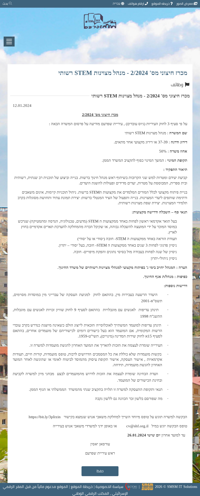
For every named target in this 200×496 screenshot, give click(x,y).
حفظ (100, 471)
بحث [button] (6, 4)
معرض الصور (185, 4)
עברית (117, 4)
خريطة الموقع (82, 486)
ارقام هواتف (136, 4)
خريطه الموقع (161, 4)
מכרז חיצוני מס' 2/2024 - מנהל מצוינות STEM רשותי (122, 73)
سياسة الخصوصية (109, 486)
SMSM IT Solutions (182, 486)
